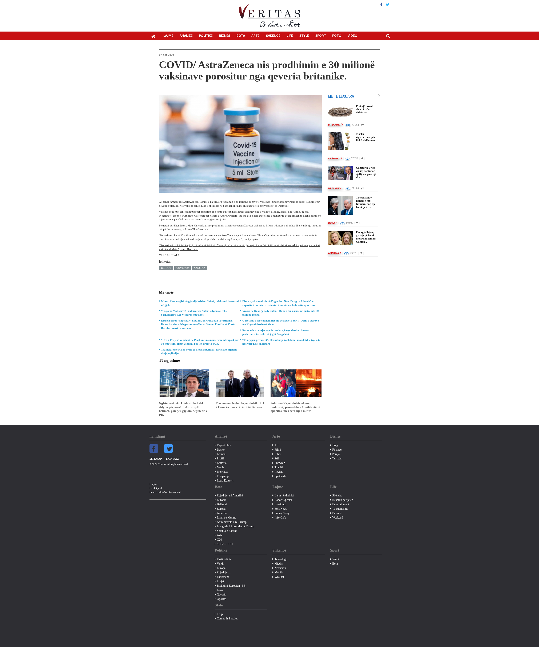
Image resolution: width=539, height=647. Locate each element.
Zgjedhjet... (224, 572)
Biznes (224, 35)
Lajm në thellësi (284, 495)
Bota (240, 35)
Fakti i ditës (224, 559)
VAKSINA (199, 267)
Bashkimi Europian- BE (231, 585)
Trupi (220, 614)
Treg (335, 445)
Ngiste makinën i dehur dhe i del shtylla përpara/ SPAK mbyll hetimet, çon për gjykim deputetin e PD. (183, 409)
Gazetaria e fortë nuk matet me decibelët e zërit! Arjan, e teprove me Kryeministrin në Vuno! (280, 322)
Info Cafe (280, 517)
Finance (337, 449)
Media (220, 467)
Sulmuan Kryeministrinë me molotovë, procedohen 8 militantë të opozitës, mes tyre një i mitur (295, 407)
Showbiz (280, 462)
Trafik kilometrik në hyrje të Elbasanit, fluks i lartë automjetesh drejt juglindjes (199, 351)
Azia (219, 535)
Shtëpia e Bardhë (227, 530)
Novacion (280, 568)
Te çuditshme (340, 508)
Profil (220, 458)
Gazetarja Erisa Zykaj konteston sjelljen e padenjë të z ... (366, 172)
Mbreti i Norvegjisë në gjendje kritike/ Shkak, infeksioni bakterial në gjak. (200, 303)
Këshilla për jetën (342, 499)
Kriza (220, 590)
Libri (278, 454)
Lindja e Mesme (226, 517)
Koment (221, 454)
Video (352, 35)
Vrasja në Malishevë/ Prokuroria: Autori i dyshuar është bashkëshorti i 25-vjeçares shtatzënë (194, 312)
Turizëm (337, 458)
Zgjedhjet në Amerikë (230, 495)
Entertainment (340, 504)
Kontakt (173, 458)
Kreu (153, 36)
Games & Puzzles (227, 618)
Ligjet (220, 581)
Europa (221, 508)
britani (166, 267)
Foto (336, 35)
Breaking (334, 125)
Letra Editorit (225, 480)
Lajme (168, 35)
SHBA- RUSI (225, 544)
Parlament (223, 576)
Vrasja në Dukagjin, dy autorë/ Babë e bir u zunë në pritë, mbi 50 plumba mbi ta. (280, 312)
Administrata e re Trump (232, 522)
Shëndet (334, 158)
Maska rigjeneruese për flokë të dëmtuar (365, 137)
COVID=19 (182, 267)
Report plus (224, 445)
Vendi (220, 563)
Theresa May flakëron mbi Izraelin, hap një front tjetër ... (365, 202)
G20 (219, 539)
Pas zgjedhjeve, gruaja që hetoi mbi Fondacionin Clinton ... (366, 237)
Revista (279, 471)
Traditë (279, 467)
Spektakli (280, 476)
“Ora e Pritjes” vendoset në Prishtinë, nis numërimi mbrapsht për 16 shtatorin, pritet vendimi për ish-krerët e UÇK (200, 341)
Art (277, 445)
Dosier (221, 449)
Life (290, 35)
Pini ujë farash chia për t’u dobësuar (364, 109)
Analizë (186, 35)
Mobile (279, 572)
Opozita (221, 599)
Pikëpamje (223, 476)
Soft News (281, 508)
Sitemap (155, 458)
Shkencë (273, 35)
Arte (255, 35)
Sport (320, 35)
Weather (279, 576)
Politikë (206, 35)
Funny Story (282, 513)
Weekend (337, 517)
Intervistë (222, 471)
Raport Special (283, 499)
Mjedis (279, 563)
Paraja (336, 454)
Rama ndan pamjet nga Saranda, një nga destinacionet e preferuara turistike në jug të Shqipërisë (275, 332)
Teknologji (281, 559)
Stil (277, 458)
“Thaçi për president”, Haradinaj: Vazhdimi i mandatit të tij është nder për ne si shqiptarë (281, 341)
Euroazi (221, 499)
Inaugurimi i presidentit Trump (235, 526)
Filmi (278, 449)
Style (304, 35)
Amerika (333, 253)
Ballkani (222, 504)
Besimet (337, 513)
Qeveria (221, 594)
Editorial (222, 462)
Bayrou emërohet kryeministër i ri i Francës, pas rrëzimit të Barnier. (240, 405)
